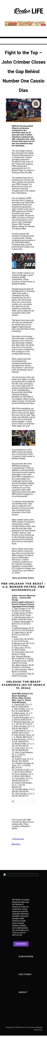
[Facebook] (8, 1015)
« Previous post (18, 839)
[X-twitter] (21, 1015)
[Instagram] (14, 1015)
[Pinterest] (8, 1021)
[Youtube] (28, 1015)
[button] (6, 11)
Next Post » (16, 844)
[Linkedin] (34, 1015)
